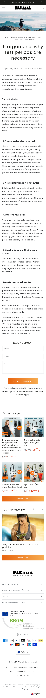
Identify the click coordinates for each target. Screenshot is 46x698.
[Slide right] (41, 2)
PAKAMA (18, 662)
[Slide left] (4, 2)
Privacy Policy (23, 391)
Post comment (23, 381)
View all (23, 498)
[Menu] (3, 8)
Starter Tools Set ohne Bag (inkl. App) (12, 485)
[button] (37, 8)
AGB (11, 671)
